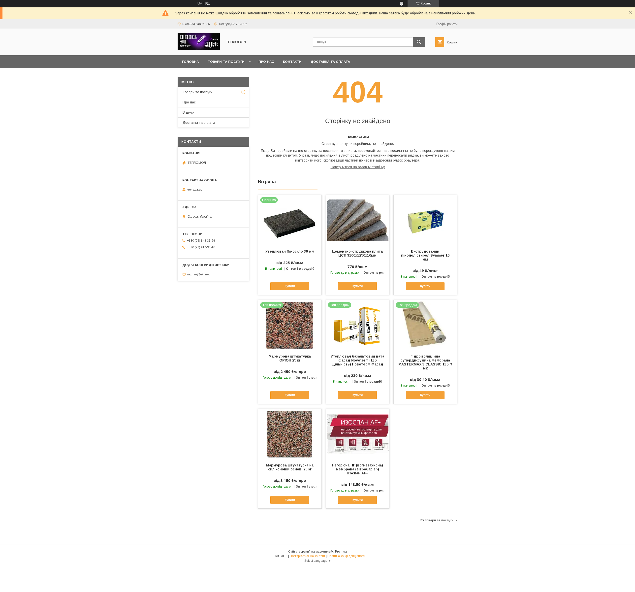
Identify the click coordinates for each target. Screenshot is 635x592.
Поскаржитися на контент (307, 556)
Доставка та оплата (330, 62)
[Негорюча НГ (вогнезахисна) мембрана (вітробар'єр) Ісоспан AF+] (357, 434)
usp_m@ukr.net (198, 274)
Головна (190, 62)
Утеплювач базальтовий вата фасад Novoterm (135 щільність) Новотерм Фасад (357, 360)
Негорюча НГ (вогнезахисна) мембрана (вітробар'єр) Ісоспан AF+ (357, 469)
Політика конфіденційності (346, 556)
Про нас (266, 62)
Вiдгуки (188, 112)
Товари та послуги (226, 62)
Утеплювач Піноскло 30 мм (289, 251)
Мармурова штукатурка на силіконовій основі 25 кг (290, 467)
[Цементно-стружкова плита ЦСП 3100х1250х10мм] (357, 220)
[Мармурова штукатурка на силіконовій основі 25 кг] (289, 434)
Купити (290, 286)
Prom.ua (341, 551)
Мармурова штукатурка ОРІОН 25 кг (290, 358)
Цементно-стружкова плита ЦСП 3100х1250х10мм (357, 253)
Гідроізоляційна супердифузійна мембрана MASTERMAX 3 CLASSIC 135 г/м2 (425, 362)
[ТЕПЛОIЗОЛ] (199, 49)
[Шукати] (419, 42)
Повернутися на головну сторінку (358, 167)
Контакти (292, 62)
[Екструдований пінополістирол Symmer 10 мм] (425, 220)
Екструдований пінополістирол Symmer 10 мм (425, 255)
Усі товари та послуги (436, 520)
